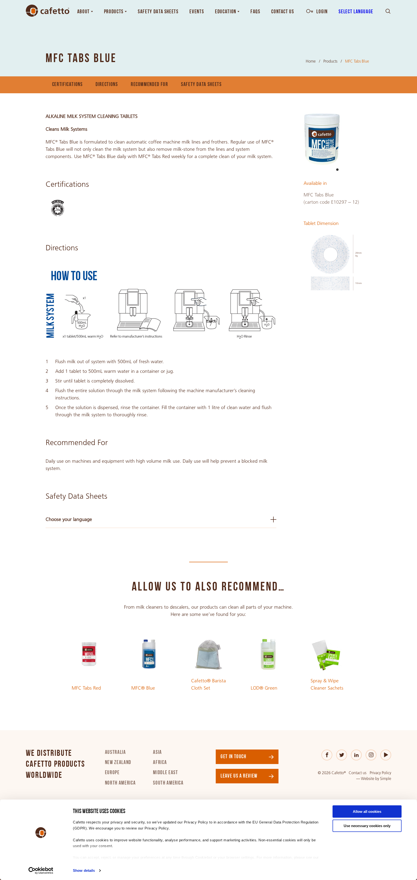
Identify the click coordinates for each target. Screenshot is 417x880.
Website (367, 778)
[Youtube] (385, 755)
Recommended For (149, 84)
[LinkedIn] (356, 755)
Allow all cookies (367, 811)
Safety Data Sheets (201, 84)
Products (330, 61)
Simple (385, 778)
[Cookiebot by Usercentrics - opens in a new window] (41, 870)
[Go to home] (47, 11)
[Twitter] (341, 755)
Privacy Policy (380, 773)
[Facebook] (326, 755)
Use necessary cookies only (367, 826)
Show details (84, 870)
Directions (107, 84)
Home (311, 61)
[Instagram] (371, 755)
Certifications (67, 84)
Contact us (357, 773)
